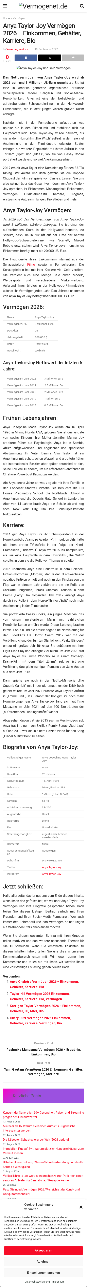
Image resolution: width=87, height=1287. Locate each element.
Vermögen (19, 18)
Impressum (58, 1281)
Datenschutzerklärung (37, 1281)
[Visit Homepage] (43, 6)
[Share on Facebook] (26, 58)
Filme (31, 264)
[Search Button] (82, 6)
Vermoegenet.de (17, 49)
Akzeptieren (43, 1250)
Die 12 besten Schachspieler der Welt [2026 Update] (36, 1139)
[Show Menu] (5, 6)
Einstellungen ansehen (43, 1272)
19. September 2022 (46, 49)
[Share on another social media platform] (73, 58)
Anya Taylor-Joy (51, 867)
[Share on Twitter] (49, 58)
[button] (81, 1207)
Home (6, 18)
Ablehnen (43, 1261)
